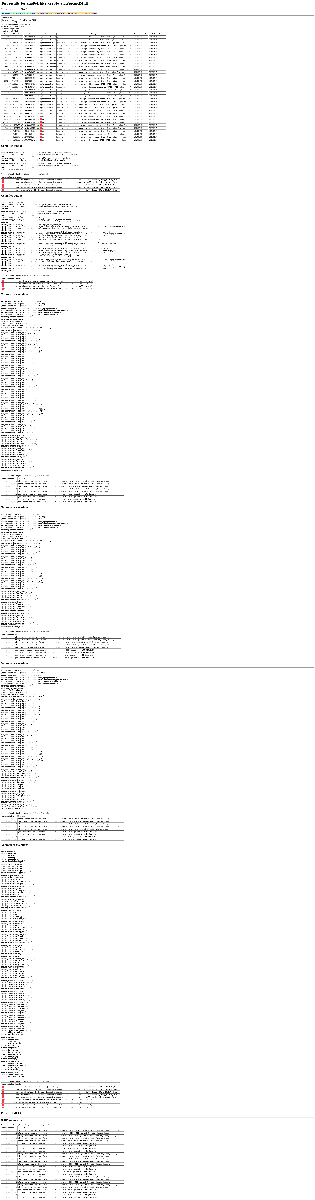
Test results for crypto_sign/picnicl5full (82, 13)
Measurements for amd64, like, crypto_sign (18, 13)
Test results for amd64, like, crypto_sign (50, 13)
